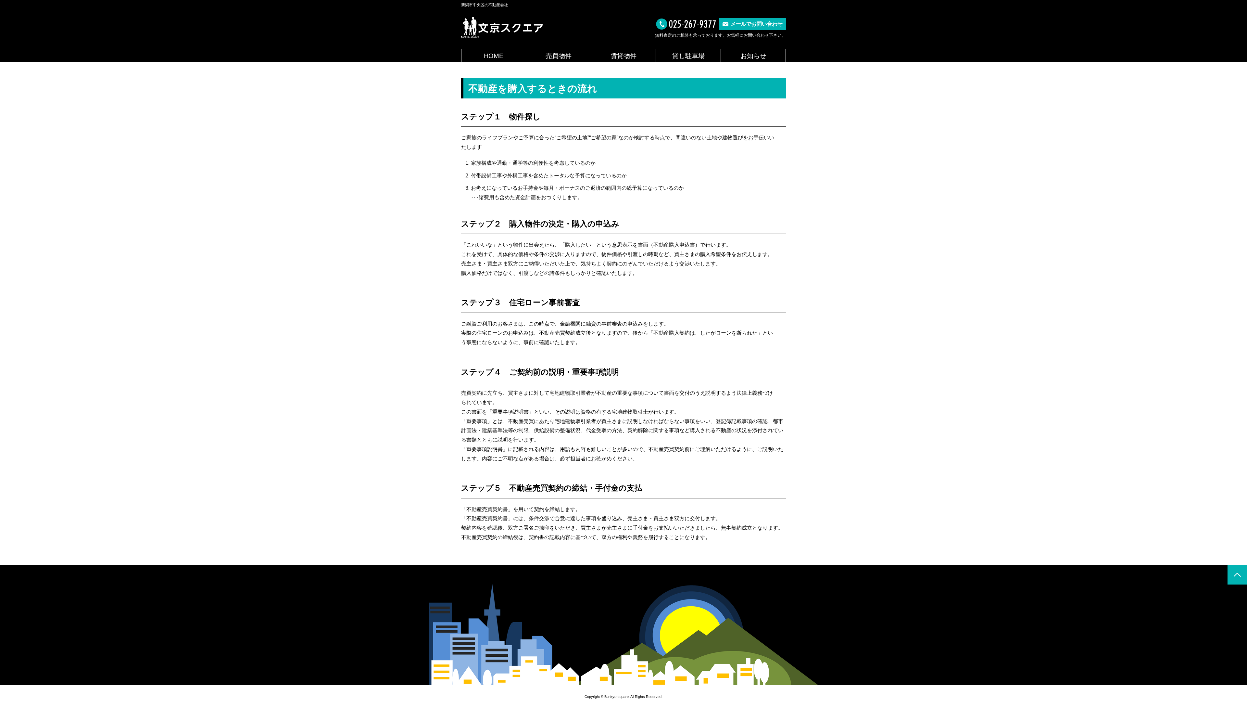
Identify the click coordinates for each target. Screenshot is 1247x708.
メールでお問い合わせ (757, 24)
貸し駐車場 (688, 55)
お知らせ (753, 55)
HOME (493, 55)
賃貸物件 (623, 55)
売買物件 (559, 55)
